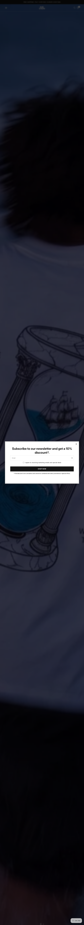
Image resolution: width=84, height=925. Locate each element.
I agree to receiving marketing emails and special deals (43, 462)
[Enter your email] (72, 458)
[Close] (76, 444)
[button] (42, 468)
